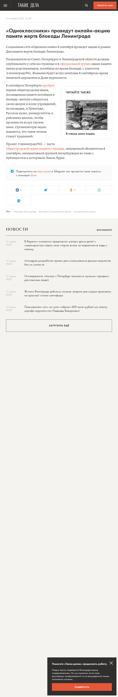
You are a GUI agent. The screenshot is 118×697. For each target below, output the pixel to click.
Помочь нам (105, 5)
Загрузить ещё (59, 325)
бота (34, 175)
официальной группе (75, 64)
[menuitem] (5, 5)
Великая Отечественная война (55, 211)
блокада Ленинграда (25, 211)
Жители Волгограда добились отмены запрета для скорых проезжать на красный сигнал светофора (67, 293)
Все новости (104, 230)
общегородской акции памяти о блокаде (35, 149)
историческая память (85, 211)
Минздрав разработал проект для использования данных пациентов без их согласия (67, 262)
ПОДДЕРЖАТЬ (82, 687)
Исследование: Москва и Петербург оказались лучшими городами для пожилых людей (66, 278)
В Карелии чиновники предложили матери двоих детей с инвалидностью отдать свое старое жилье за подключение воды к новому (65, 245)
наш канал (44, 171)
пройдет (48, 85)
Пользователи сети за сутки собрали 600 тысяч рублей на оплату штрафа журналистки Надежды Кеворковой (65, 309)
